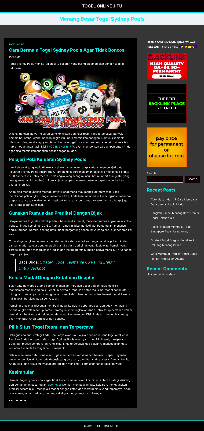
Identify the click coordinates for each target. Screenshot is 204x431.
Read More (17, 400)
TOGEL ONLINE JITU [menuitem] (62, 146)
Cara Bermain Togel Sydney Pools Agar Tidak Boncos (66, 50)
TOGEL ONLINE (16, 44)
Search (151, 173)
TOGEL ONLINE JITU (107, 426)
